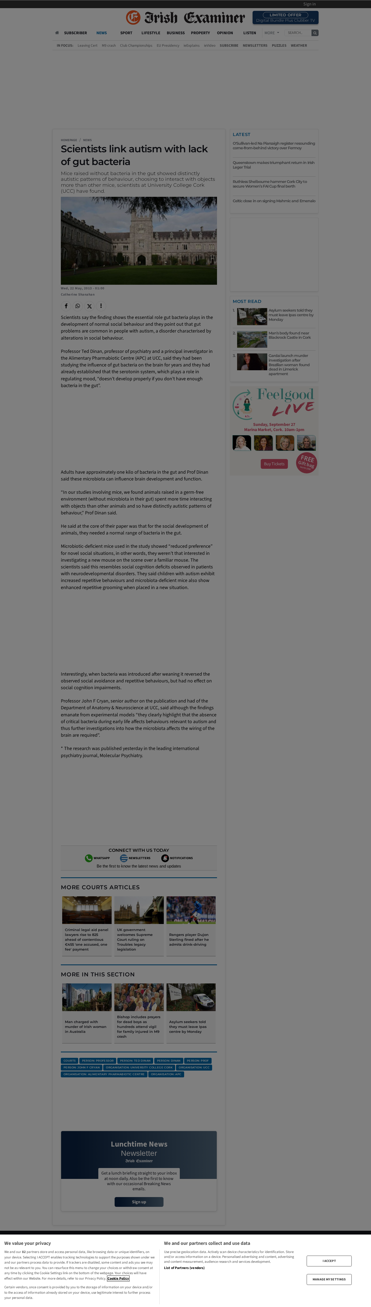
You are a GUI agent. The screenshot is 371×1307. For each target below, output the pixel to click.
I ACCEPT (329, 1260)
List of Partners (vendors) (184, 1267)
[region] (185, 1271)
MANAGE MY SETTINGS (329, 1279)
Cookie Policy (118, 1278)
